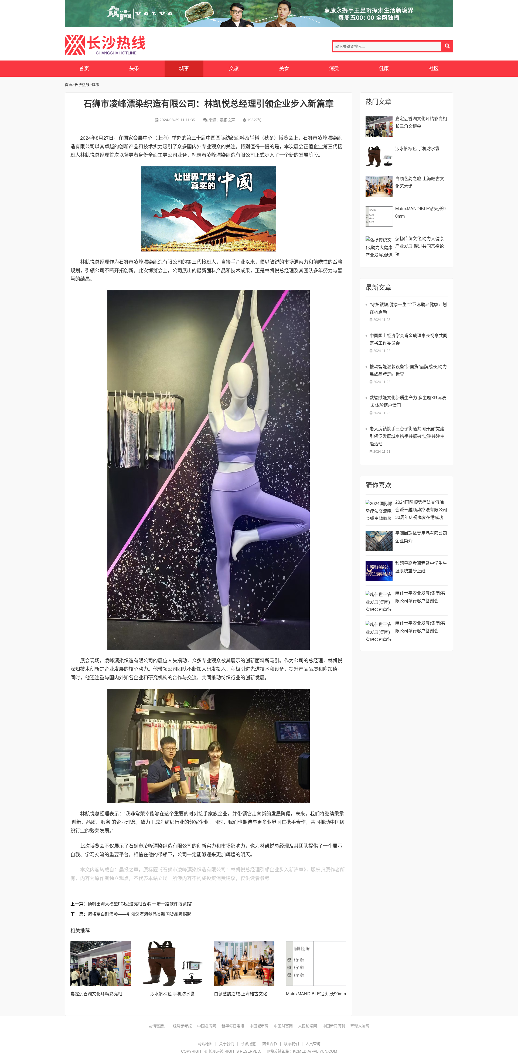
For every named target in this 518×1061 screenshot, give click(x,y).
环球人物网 (359, 1026)
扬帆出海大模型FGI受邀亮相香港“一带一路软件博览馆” (140, 904)
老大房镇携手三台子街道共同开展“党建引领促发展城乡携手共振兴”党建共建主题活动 (407, 436)
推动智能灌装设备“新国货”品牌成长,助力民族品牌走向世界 (408, 370)
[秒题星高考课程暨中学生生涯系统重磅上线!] (379, 571)
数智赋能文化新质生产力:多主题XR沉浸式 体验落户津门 (408, 401)
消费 (334, 68)
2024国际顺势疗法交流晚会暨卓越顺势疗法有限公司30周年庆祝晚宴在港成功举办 (421, 510)
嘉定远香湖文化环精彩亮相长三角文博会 (109, 994)
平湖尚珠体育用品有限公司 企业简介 (421, 537)
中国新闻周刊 (333, 1026)
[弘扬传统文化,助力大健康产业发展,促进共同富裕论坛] (379, 246)
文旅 (234, 68)
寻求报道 (248, 1044)
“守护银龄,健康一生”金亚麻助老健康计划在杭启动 (408, 308)
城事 (184, 68)
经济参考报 (182, 1026)
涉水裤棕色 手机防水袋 (172, 994)
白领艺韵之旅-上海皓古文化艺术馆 (247, 994)
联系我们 (291, 1044)
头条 (134, 68)
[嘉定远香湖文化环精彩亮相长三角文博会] (100, 963)
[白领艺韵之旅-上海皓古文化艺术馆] (244, 963)
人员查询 (313, 1044)
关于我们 (226, 1044)
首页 (84, 68)
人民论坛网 (307, 1026)
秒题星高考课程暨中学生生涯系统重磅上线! (421, 567)
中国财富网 (283, 1026)
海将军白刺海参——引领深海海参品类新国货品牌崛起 (139, 914)
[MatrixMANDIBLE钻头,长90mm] (316, 963)
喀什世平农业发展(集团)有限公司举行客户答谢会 (420, 597)
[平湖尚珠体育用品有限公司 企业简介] (379, 541)
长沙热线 (105, 45)
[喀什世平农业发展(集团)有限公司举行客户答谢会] (379, 601)
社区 (434, 68)
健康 (384, 68)
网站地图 (205, 1044)
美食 (284, 68)
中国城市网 (259, 1026)
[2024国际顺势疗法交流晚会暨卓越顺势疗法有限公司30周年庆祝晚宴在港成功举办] (379, 510)
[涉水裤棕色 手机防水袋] (172, 963)
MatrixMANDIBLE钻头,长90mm (316, 994)
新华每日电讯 (232, 1026)
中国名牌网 (206, 1026)
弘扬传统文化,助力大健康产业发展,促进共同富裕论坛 (419, 246)
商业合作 (269, 1044)
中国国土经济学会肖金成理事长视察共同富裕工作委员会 (408, 339)
